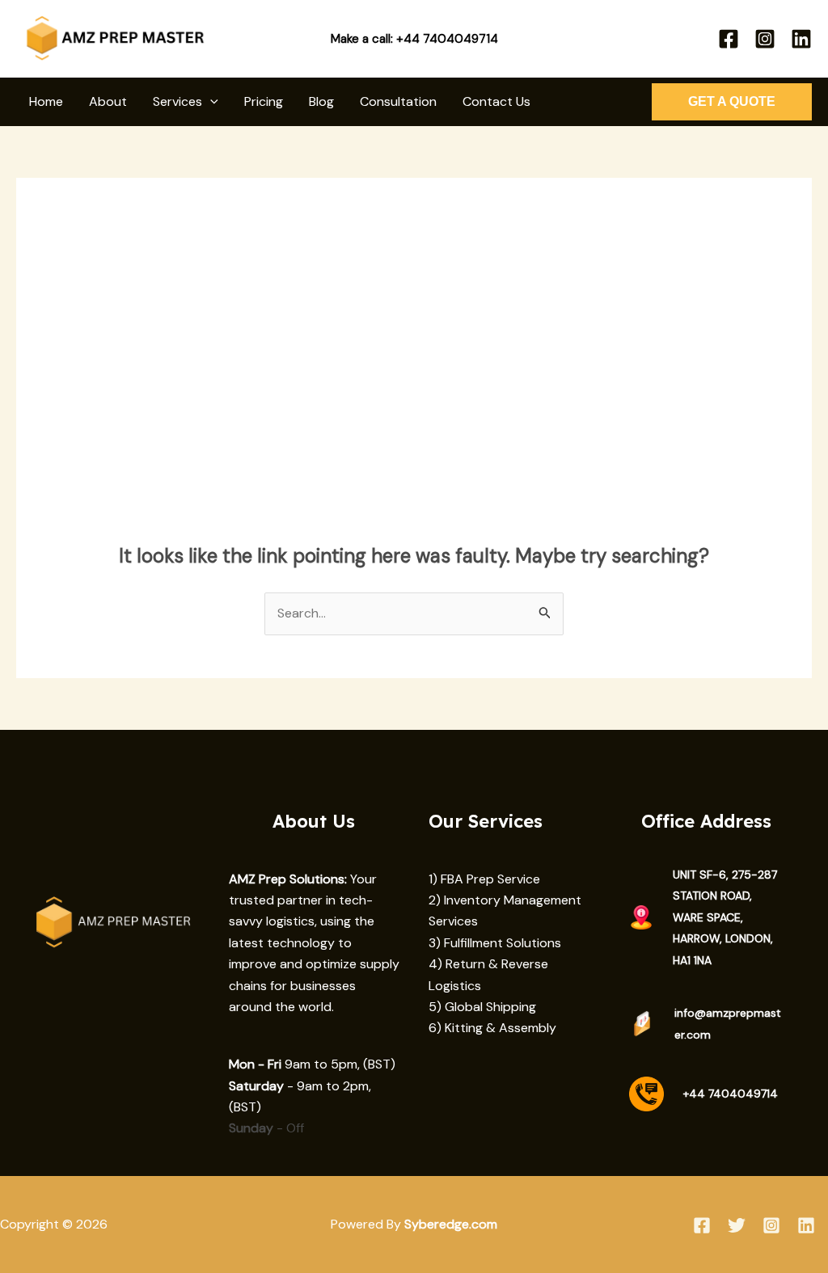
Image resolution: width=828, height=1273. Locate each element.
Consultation (398, 101)
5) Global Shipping (482, 1006)
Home (46, 101)
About (108, 101)
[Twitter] (737, 1225)
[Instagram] (764, 38)
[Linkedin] (801, 38)
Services (177, 101)
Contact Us (496, 101)
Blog (321, 101)
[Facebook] (728, 38)
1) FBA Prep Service (484, 878)
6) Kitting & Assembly (492, 1027)
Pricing (263, 101)
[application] (210, 102)
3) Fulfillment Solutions (495, 942)
